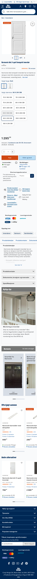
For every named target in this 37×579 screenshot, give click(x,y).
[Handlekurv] (34, 6)
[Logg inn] (20, 6)
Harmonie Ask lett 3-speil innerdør (11, 479)
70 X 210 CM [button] (7, 102)
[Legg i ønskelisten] (32, 23)
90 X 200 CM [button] (20, 113)
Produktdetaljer (7, 240)
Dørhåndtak (28, 233)
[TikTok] (22, 563)
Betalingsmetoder (11, 215)
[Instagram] (13, 563)
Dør (3, 18)
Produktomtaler (21, 240)
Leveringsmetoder (26, 215)
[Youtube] (17, 563)
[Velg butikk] (25, 6)
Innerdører (9, 18)
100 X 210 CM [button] (7, 123)
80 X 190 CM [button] (19, 102)
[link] (28, 68)
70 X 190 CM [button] (7, 97)
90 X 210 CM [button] (7, 118)
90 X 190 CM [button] (7, 113)
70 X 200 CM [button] (20, 97)
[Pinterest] (26, 563)
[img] (12, 432)
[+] (12, 151)
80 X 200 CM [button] (7, 108)
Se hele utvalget (28, 349)
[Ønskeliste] (30, 6)
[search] (4, 11)
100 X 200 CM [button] (20, 118)
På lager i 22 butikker (9, 446)
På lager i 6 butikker (9, 497)
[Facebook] (9, 563)
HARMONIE (5, 423)
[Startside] (11, 6)
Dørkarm (17, 233)
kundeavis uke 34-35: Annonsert (19, 143)
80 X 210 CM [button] (20, 108)
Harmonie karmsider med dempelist (11, 427)
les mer (25, 77)
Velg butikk (24, 164)
